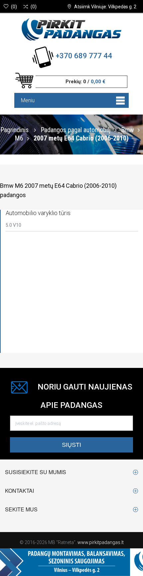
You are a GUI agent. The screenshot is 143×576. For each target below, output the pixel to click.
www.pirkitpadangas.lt (100, 542)
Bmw (127, 130)
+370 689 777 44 (84, 56)
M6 (19, 138)
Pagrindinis (14, 130)
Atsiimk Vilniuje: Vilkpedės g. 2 (105, 6)
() (14, 6)
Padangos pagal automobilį (76, 130)
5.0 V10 (13, 225)
